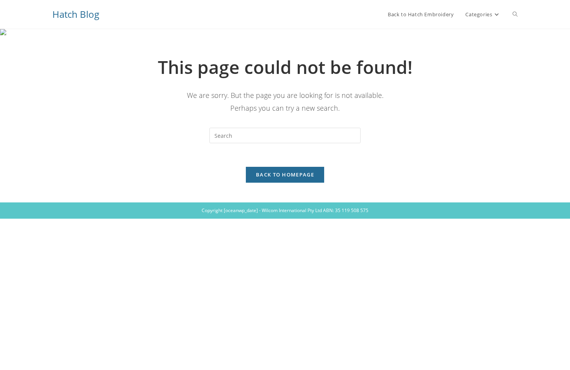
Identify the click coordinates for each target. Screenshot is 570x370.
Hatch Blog (75, 14)
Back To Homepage (285, 174)
